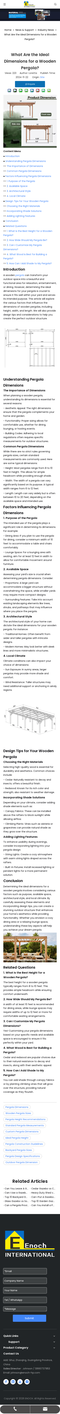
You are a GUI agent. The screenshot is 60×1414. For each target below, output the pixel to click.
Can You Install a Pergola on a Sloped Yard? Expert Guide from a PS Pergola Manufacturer (43, 1205)
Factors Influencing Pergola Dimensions (28, 176)
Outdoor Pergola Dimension (22, 1162)
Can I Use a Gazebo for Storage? (17, 1192)
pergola (20, 275)
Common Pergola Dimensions (24, 171)
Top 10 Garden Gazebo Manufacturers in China (43, 1201)
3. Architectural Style (19, 191)
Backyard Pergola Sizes (19, 1150)
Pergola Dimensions (17, 1107)
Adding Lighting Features (21, 216)
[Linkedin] (13, 1381)
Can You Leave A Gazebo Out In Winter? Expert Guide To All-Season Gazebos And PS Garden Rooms (17, 1188)
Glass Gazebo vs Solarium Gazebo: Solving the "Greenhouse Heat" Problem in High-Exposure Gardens (17, 1201)
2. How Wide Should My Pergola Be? (27, 240)
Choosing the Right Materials (23, 206)
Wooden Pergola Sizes (18, 1113)
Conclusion (11, 221)
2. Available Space (17, 186)
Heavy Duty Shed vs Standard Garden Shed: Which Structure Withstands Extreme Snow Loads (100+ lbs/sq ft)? (43, 1192)
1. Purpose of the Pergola (21, 181)
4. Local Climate (16, 196)
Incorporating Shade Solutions (24, 211)
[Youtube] (20, 1381)
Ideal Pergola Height (17, 1137)
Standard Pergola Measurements (25, 1125)
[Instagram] (27, 1381)
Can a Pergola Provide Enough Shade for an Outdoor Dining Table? (17, 1205)
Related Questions (16, 226)
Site (42, 77)
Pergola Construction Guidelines (24, 1144)
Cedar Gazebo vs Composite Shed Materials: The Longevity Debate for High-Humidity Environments (43, 1188)
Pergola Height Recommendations (26, 1119)
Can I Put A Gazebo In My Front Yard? (43, 1197)
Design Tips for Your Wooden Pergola (26, 201)
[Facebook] (6, 1381)
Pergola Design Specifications (23, 1156)
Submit (29, 1318)
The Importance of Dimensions (25, 166)
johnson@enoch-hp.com (25, 1372)
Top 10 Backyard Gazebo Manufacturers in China (17, 1197)
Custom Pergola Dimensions (22, 1131)
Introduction (12, 156)
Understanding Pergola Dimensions (25, 161)
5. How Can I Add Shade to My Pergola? (29, 263)
